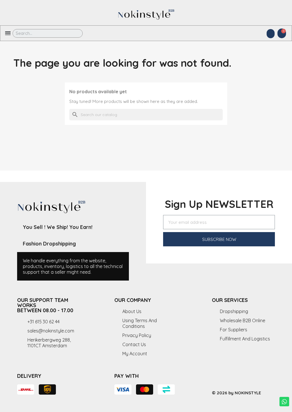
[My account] (271, 33)
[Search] (74, 33)
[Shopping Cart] (281, 33)
